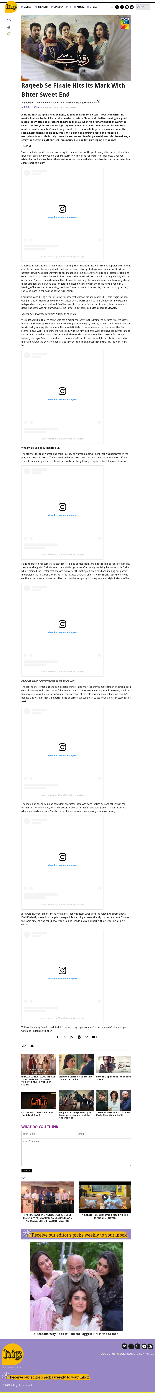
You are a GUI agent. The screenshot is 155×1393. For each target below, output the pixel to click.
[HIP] (11, 6)
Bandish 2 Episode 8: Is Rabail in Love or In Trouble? (75, 1078)
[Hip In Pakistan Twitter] (117, 7)
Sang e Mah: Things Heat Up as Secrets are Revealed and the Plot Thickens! (75, 1115)
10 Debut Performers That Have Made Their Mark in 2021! (113, 1113)
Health (42, 6)
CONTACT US (145, 1353)
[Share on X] (12, 27)
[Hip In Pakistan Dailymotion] (127, 7)
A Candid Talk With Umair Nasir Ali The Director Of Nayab (105, 1216)
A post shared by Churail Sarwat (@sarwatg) (62, 256)
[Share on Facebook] (12, 19)
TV (69, 6)
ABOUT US (108, 1353)
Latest (28, 6)
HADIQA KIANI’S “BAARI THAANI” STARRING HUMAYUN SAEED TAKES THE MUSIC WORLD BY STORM (38, 1081)
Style (93, 6)
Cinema (58, 6)
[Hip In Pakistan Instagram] (132, 7)
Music (80, 6)
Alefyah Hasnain (31, 107)
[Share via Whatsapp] (12, 34)
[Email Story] (86, 1037)
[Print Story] (79, 1037)
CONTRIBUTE (126, 1353)
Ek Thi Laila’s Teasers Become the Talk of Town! (37, 1113)
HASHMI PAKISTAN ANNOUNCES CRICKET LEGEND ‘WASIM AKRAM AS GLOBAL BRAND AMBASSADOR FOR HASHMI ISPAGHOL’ (47, 1217)
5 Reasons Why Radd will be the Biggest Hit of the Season (76, 1334)
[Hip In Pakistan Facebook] (122, 7)
